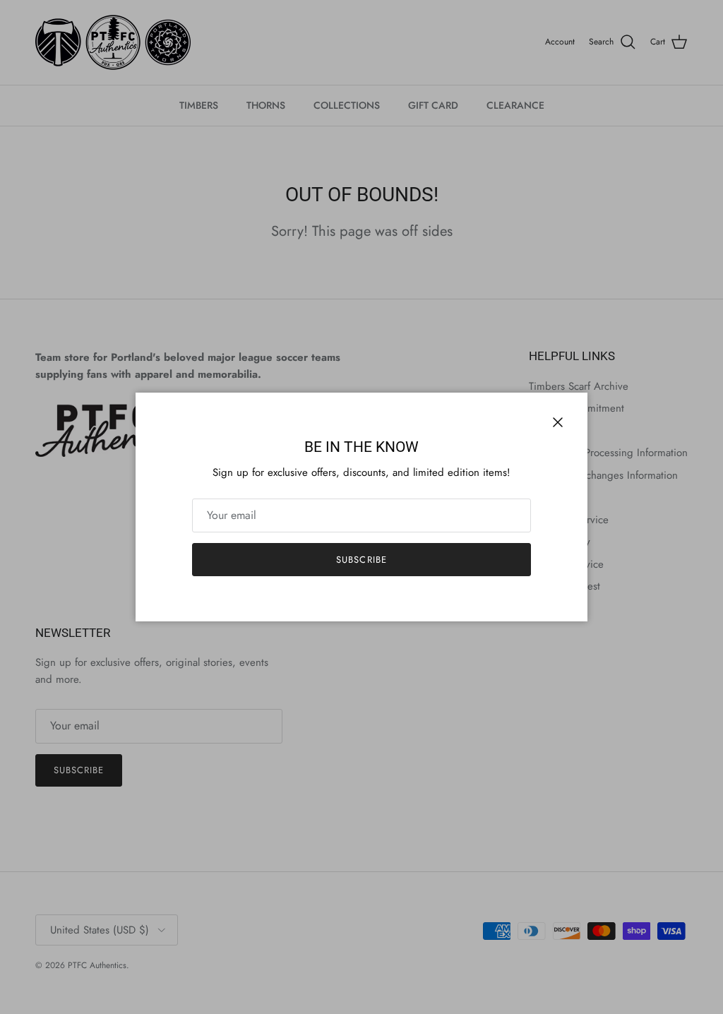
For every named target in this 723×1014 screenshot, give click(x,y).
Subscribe (361, 559)
